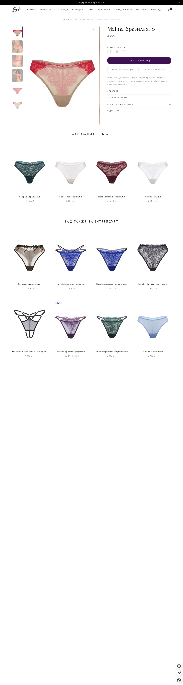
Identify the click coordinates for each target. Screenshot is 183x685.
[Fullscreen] (96, 122)
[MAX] (179, 666)
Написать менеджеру (155, 69)
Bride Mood (104, 9)
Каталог (31, 9)
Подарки (141, 9)
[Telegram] (179, 673)
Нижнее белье (47, 9)
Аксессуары (78, 9)
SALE (91, 9)
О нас (153, 9)
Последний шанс (123, 9)
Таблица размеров (117, 98)
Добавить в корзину (139, 60)
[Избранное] (164, 9)
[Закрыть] (179, 3)
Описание (112, 91)
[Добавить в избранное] (95, 30)
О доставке (113, 111)
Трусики (98, 19)
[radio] (110, 52)
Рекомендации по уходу (120, 104)
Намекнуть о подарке (123, 69)
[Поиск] (159, 9)
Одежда (63, 9)
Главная (65, 19)
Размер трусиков (116, 47)
